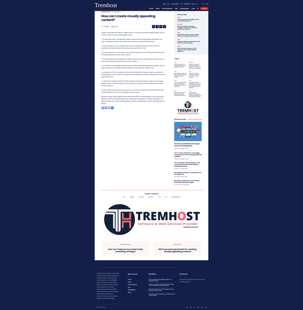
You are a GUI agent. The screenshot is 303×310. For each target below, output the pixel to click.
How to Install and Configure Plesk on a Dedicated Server (188, 20)
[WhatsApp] (164, 26)
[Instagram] (204, 4)
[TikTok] (194, 307)
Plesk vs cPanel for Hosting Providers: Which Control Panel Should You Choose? (187, 28)
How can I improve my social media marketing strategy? (125, 250)
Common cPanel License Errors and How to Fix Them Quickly (188, 42)
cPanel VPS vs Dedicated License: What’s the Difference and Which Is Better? (195, 94)
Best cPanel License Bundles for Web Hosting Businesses (179, 94)
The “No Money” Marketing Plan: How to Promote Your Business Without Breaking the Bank (187, 164)
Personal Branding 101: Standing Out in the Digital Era (187, 173)
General (180, 24)
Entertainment (178, 184)
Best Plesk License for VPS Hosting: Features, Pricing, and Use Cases (188, 35)
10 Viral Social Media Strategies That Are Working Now (187, 145)
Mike (107, 26)
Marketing (105, 12)
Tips (178, 17)
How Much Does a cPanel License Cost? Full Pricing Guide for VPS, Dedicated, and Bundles (195, 85)
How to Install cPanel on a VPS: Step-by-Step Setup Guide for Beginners (187, 50)
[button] (196, 4)
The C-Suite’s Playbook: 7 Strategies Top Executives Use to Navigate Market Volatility (188, 154)
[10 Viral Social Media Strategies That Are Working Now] (188, 131)
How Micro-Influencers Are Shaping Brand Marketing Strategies (186, 181)
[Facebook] (202, 4)
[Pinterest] (160, 26)
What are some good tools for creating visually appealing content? (177, 250)
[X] (206, 4)
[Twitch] (198, 307)
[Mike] (102, 27)
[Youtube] (208, 4)
